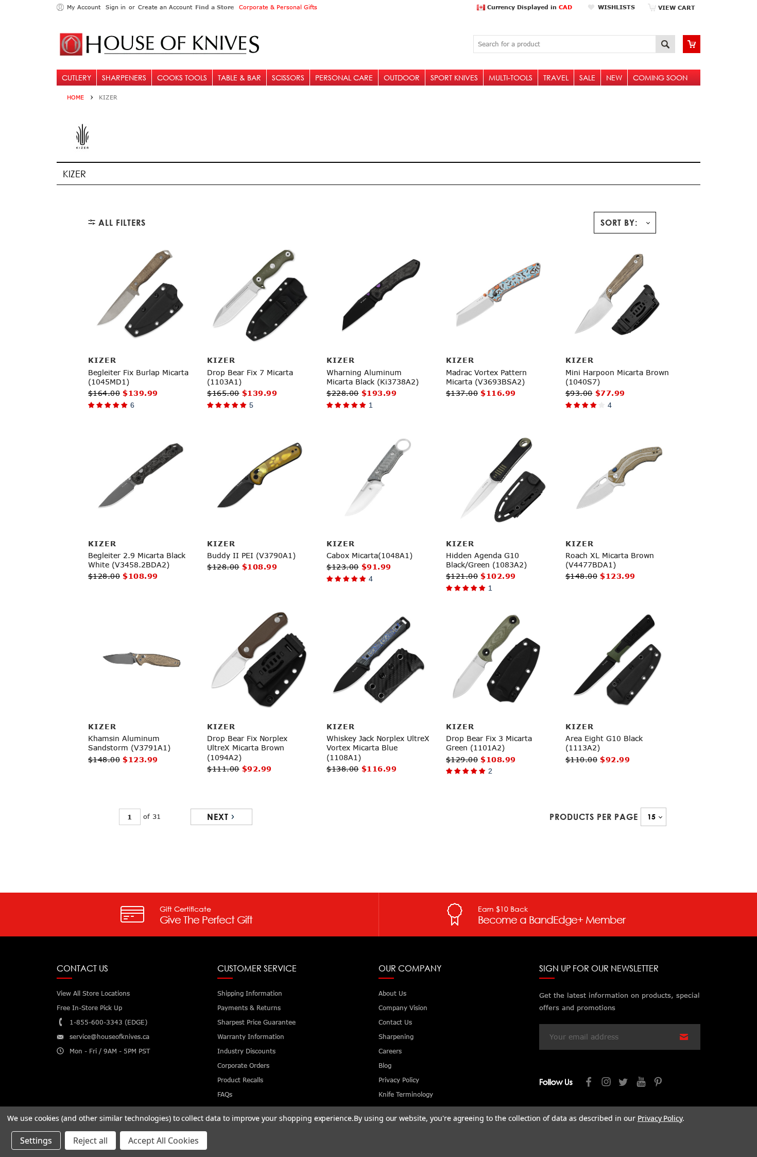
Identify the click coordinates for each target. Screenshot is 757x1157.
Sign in (116, 7)
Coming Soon (660, 77)
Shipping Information (249, 993)
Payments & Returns (249, 1008)
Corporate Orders (243, 1065)
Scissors (288, 77)
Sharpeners (124, 77)
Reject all (90, 1140)
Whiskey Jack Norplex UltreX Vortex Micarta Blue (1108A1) (377, 747)
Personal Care (344, 77)
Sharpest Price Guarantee (256, 1022)
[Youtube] (641, 1083)
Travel (556, 77)
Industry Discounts (246, 1051)
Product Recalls (240, 1080)
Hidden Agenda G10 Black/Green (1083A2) (486, 560)
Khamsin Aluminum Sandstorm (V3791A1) (129, 743)
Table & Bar (239, 77)
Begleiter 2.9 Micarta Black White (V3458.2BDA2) (136, 560)
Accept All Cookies (163, 1140)
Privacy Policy (660, 1118)
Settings (36, 1140)
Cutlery (76, 77)
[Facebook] (589, 1083)
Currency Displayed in (528, 7)
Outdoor (402, 77)
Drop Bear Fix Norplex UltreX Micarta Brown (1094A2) (247, 747)
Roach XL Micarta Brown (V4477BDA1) (609, 560)
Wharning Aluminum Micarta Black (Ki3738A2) (372, 377)
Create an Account (165, 7)
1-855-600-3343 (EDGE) (108, 1022)
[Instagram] (606, 1083)
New (614, 77)
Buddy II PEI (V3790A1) (251, 555)
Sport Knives (454, 77)
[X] (624, 1083)
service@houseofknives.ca (109, 1037)
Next (218, 817)
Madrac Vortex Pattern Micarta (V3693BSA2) (486, 377)
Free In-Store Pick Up (89, 1008)
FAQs (224, 1094)
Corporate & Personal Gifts (278, 7)
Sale (587, 77)
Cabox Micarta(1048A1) (369, 555)
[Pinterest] (659, 1083)
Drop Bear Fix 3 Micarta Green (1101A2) (489, 743)
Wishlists (616, 7)
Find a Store (214, 7)
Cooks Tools (182, 77)
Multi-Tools (510, 77)
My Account (83, 7)
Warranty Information (250, 1037)
